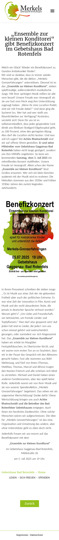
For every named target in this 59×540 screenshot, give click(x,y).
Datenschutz (36, 535)
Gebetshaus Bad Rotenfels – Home (24, 472)
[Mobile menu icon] (51, 11)
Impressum (22, 535)
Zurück (29, 503)
